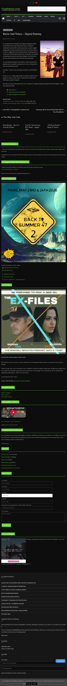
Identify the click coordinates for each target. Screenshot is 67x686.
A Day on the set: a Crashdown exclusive (12, 603)
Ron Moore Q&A (5, 614)
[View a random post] (64, 18)
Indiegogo (18, 564)
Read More (41, 683)
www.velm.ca (12, 90)
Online (5, 646)
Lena (14, 38)
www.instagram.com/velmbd (17, 94)
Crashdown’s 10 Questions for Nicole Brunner (14, 600)
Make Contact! (5, 395)
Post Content (5, 511)
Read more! (4, 635)
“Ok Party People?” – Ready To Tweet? (54, 126)
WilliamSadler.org (5, 462)
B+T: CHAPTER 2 (16, 421)
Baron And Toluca (8, 30)
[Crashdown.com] (3, 18)
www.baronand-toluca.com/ (8, 465)
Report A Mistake (5, 393)
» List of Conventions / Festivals (9, 169)
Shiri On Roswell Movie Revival (9, 593)
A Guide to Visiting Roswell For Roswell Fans (13, 586)
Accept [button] (28, 683)
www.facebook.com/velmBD (17, 92)
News (8, 16)
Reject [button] (34, 683)
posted (9, 76)
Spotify (28, 381)
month (24, 673)
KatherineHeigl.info (6, 457)
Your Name (4, 480)
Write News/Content (6, 397)
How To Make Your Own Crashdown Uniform (13, 589)
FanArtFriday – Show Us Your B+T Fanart (11, 126)
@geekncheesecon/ (9, 274)
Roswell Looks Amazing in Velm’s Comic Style (15, 103)
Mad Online (4, 460)
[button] (11, 16)
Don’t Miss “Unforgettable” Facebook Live (16, 110)
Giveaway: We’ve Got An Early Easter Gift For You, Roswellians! (50, 111)
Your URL (4, 492)
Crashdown (26, 20)
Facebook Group (8, 277)
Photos (9, 20)
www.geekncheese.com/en (11, 267)
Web (19, 20)
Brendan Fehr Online (6, 454)
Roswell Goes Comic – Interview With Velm (14, 101)
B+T (23, 16)
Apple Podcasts (20, 381)
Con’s (16, 16)
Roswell (31, 16)
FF (14, 20)
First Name (4, 660)
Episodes (39, 16)
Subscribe (60, 661)
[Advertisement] (46, 8)
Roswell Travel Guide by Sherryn (10, 596)
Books (53, 16)
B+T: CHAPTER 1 (5, 421)
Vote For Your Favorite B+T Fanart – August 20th (32, 127)
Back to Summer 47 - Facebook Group (14, 279)
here (29, 173)
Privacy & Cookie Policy (7, 648)
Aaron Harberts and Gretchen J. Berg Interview (14, 610)
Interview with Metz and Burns (9, 607)
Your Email (4, 486)
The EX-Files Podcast (11, 425)
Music (46, 16)
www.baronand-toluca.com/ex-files (10, 468)
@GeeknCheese (8, 270)
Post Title (4, 499)
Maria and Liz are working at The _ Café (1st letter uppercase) (16, 505)
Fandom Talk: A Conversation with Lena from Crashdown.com (18, 583)
